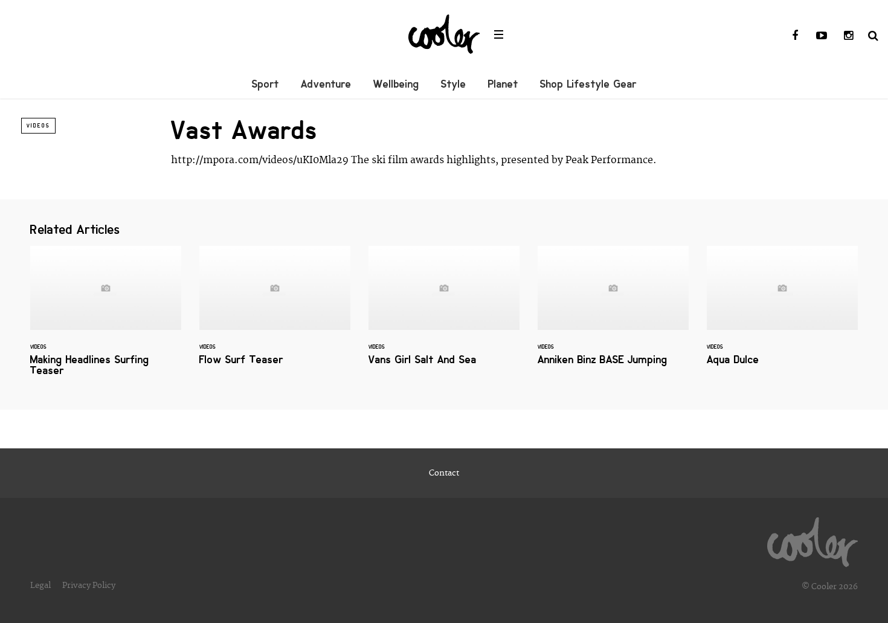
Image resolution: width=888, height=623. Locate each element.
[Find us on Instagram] (848, 36)
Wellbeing (396, 84)
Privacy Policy (88, 585)
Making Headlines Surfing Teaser (105, 318)
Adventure (326, 84)
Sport (265, 84)
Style (453, 84)
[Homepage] (812, 539)
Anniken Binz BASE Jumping (613, 312)
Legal (40, 585)
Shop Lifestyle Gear (588, 84)
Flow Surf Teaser (274, 312)
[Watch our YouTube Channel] (821, 36)
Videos (38, 125)
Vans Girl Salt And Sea (444, 312)
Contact (444, 473)
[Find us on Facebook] (795, 36)
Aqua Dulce (782, 312)
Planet (503, 84)
